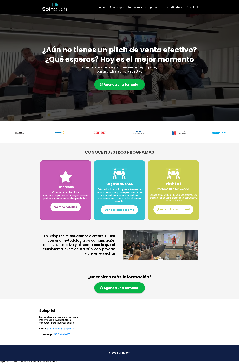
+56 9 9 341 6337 (62, 334)
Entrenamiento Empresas (143, 7)
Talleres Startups (172, 7)
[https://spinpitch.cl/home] (54, 7)
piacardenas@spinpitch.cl (61, 328)
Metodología (116, 7)
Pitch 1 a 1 (192, 7)
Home (101, 7)
